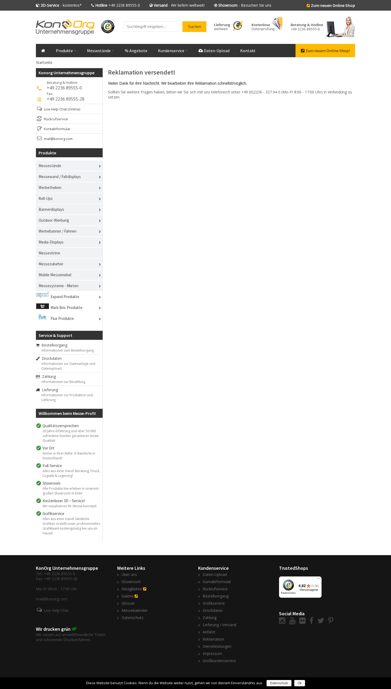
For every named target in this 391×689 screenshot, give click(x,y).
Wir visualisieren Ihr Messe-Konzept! (70, 506)
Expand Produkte (65, 296)
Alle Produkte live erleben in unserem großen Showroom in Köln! (71, 491)
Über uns (129, 574)
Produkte (65, 50)
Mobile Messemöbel (55, 274)
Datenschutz (132, 617)
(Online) (74, 109)
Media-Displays (51, 242)
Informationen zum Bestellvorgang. (67, 350)
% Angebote (136, 50)
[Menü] (318, 579)
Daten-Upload (216, 50)
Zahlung (48, 376)
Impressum (212, 653)
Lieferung (49, 389)
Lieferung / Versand (219, 624)
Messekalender (135, 610)
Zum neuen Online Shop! (327, 50)
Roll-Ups (46, 198)
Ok (300, 683)
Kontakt (248, 50)
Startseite (44, 62)
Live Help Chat (55, 109)
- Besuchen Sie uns (244, 5)
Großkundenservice (219, 660)
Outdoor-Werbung (54, 220)
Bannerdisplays (51, 209)
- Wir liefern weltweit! (179, 5)
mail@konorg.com (58, 138)
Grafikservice (214, 603)
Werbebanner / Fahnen (57, 231)
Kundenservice (171, 50)
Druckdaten (51, 358)
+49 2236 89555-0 (117, 5)
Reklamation (213, 639)
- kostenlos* (61, 5)
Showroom (131, 581)
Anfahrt (209, 631)
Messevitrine (49, 252)
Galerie (128, 596)
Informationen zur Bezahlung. (63, 381)
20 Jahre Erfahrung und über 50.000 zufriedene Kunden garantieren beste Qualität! (71, 436)
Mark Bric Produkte (66, 307)
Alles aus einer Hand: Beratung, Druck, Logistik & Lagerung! (71, 473)
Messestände (99, 50)
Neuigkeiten (132, 588)
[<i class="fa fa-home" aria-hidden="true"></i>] (43, 50)
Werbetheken (50, 187)
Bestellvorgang (53, 345)
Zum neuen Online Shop (333, 5)
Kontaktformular (57, 128)
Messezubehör (51, 263)
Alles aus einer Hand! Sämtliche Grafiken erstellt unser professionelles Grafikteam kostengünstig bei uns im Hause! (71, 526)
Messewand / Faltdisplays (60, 176)
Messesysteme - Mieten (58, 285)
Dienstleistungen (217, 646)
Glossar (128, 603)
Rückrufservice (56, 119)
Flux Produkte (62, 318)
